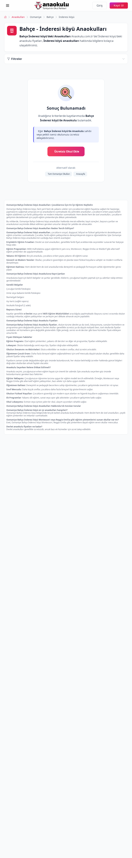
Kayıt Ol (119, 5)
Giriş (100, 5)
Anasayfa (80, 173)
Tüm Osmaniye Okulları (59, 173)
